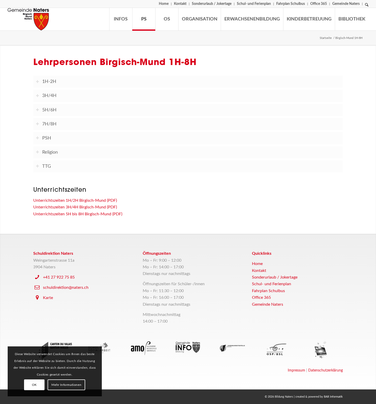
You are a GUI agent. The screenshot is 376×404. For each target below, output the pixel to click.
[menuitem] (163, 4)
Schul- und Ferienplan (254, 4)
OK (34, 384)
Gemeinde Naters (346, 4)
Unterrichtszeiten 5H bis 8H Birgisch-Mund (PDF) (77, 214)
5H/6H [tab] (49, 110)
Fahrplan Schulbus (290, 4)
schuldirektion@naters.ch (66, 287)
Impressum (296, 370)
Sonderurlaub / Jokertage (211, 4)
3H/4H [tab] (49, 95)
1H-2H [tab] (49, 81)
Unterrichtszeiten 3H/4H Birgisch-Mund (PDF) (75, 207)
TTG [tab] (46, 166)
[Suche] (366, 6)
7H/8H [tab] (49, 124)
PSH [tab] (46, 138)
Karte (48, 298)
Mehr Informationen (66, 384)
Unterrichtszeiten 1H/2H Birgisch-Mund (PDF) (75, 200)
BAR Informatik (333, 396)
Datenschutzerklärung (325, 370)
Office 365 (318, 4)
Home (164, 4)
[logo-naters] (28, 19)
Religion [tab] (50, 152)
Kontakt (180, 4)
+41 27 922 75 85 (59, 277)
